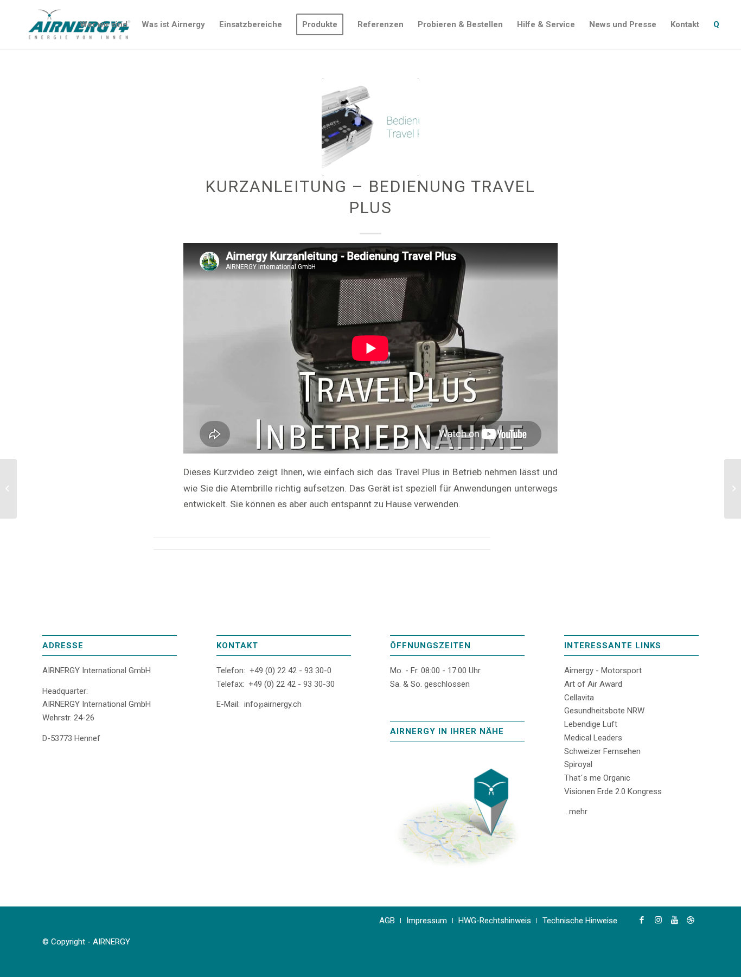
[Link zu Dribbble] (690, 920)
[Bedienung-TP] (370, 127)
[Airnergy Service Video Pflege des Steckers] (732, 489)
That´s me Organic (597, 778)
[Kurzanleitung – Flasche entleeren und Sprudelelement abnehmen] (8, 489)
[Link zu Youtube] (674, 920)
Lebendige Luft (590, 724)
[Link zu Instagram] (658, 920)
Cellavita (579, 698)
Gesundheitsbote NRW (604, 711)
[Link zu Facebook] (642, 920)
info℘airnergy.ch (273, 704)
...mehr (575, 811)
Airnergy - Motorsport (603, 670)
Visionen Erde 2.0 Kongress (613, 791)
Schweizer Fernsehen (602, 751)
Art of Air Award (593, 684)
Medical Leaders (593, 738)
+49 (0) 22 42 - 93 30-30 (291, 684)
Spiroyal (578, 764)
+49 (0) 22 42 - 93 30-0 (290, 670)
